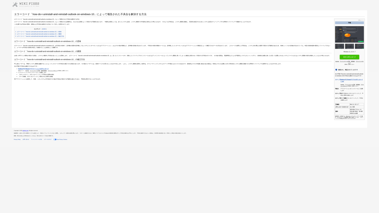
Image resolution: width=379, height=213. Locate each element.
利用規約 (353, 61)
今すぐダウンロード (349, 57)
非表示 (44, 29)
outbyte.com (25, 130)
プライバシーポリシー (53, 70)
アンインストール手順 (35, 70)
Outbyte (27, 70)
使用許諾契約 (44, 70)
